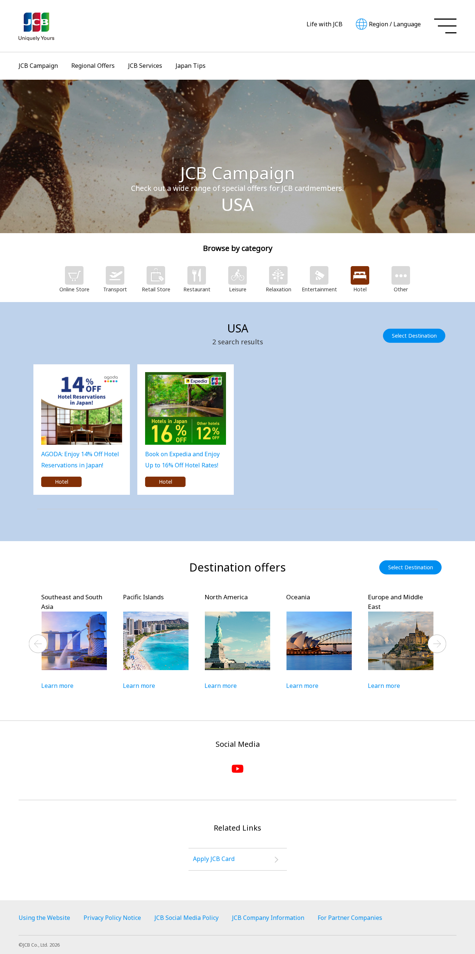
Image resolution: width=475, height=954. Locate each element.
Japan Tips (191, 66)
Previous (38, 644)
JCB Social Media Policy (186, 918)
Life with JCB (325, 24)
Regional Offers (93, 66)
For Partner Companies (350, 918)
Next (437, 644)
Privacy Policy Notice (112, 918)
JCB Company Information (268, 918)
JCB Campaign (38, 66)
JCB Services (145, 66)
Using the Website (44, 918)
